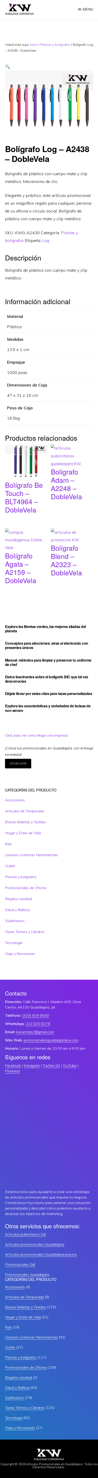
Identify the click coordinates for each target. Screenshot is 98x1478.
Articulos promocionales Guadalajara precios (41, 1254)
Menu (88, 9)
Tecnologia (13, 942)
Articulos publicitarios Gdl (25, 1234)
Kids (8, 844)
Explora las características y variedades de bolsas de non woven (48, 708)
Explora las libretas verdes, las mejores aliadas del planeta (45, 628)
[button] (7, 66)
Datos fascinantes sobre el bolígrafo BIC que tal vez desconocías (46, 679)
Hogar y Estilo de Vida (23, 833)
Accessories (15, 800)
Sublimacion (14, 920)
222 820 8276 (38, 1023)
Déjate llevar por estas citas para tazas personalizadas (48, 693)
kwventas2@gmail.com (35, 1032)
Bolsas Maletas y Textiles (25, 822)
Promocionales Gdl (20, 1264)
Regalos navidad (18, 898)
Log (45, 240)
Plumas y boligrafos (55, 45)
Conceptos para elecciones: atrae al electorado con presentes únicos (46, 645)
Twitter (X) (51, 1065)
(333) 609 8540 (35, 1015)
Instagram (32, 1065)
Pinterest (12, 1071)
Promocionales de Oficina (25, 887)
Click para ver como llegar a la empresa (36, 735)
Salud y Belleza (17, 909)
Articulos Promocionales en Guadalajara (54, 1464)
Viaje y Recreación (20, 953)
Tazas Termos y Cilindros (25, 931)
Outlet (10, 866)
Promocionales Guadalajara (27, 1274)
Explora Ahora (18, 763)
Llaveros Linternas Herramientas (31, 855)
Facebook (13, 1065)
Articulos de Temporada (24, 811)
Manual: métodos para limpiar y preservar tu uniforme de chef (48, 662)
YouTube (70, 1065)
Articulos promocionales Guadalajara (34, 1244)
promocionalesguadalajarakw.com (51, 1040)
